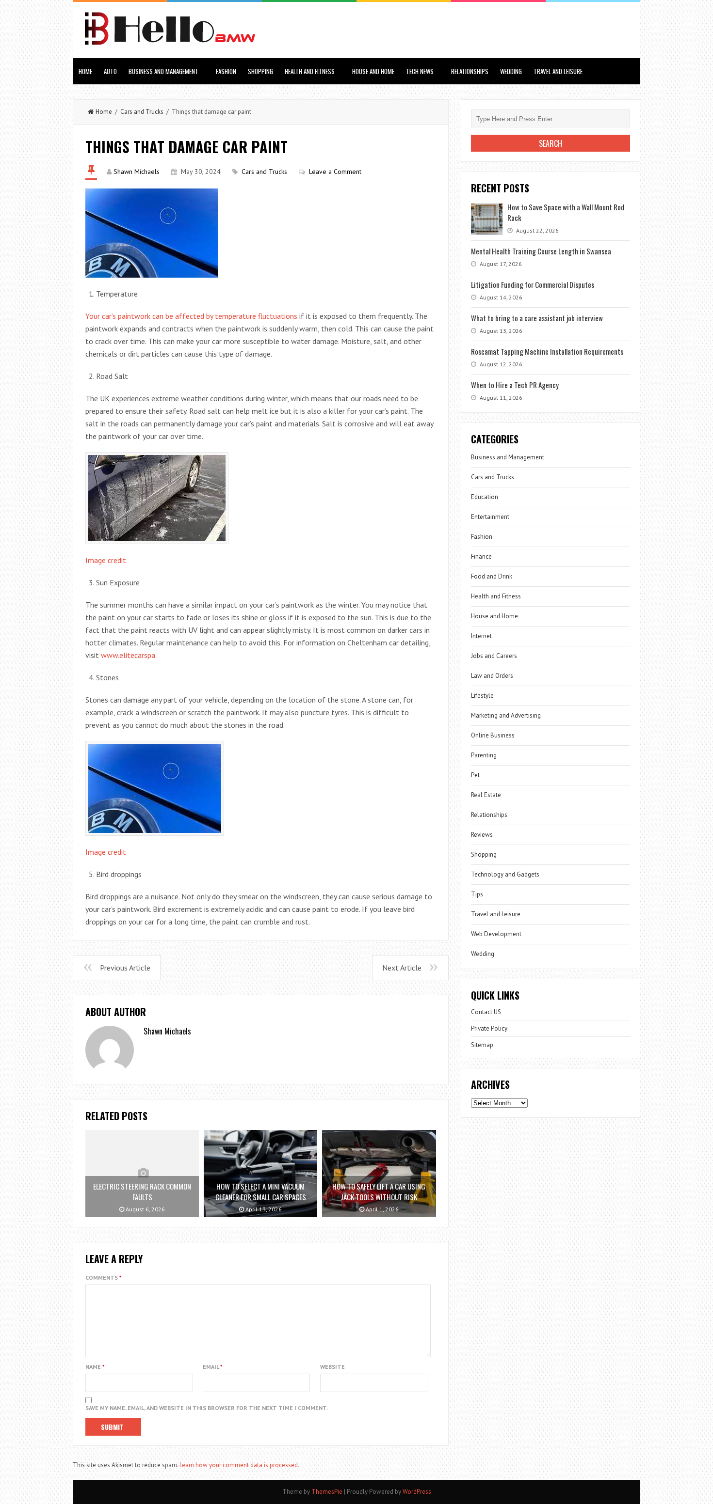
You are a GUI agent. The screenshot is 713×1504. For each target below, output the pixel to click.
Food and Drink (491, 576)
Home (85, 71)
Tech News (420, 71)
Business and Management (163, 71)
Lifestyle (482, 695)
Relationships (469, 71)
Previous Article (125, 967)
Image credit (105, 560)
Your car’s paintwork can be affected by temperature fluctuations (191, 316)
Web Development (496, 934)
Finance (481, 556)
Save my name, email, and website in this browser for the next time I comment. (206, 1407)
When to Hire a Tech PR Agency (515, 384)
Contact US (486, 1012)
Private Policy (489, 1028)
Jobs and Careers (494, 656)
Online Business (493, 735)
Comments (103, 1277)
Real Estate (486, 795)
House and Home (373, 71)
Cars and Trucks (141, 112)
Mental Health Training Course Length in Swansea (541, 251)
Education (484, 497)
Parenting (484, 755)
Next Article (401, 967)
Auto (110, 71)
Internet (481, 636)
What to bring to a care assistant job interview (537, 318)
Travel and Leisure (558, 71)
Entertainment (490, 517)
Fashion (226, 71)
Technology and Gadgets (505, 874)
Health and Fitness (310, 71)
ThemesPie (326, 1492)
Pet (475, 775)
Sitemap (482, 1045)
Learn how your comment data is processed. (239, 1465)
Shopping (260, 71)
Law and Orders (492, 676)
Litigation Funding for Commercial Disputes (532, 284)
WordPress (417, 1492)
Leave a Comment (335, 171)
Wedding (511, 71)
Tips (477, 894)
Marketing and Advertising (506, 715)
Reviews (482, 834)
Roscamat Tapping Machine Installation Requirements (547, 351)
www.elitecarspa (128, 655)
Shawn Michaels (136, 171)
